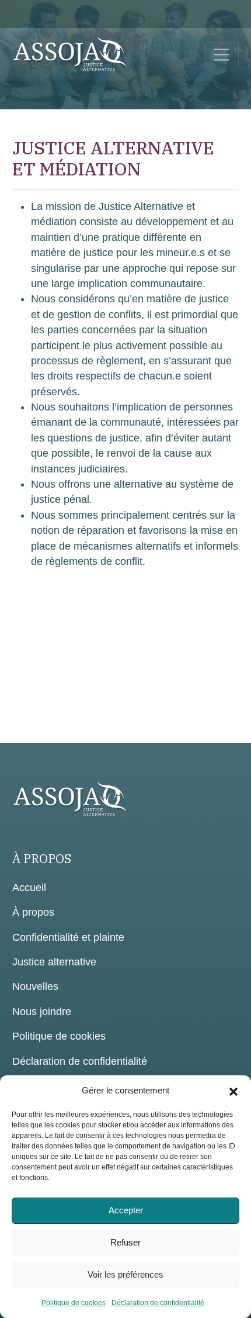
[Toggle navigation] (221, 54)
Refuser (125, 1242)
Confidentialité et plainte (68, 937)
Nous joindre (41, 1011)
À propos (33, 912)
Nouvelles (35, 986)
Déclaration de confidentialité (157, 1303)
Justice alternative (54, 962)
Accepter (126, 1210)
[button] (233, 1090)
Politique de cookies (73, 1303)
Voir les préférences (125, 1274)
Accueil (29, 887)
